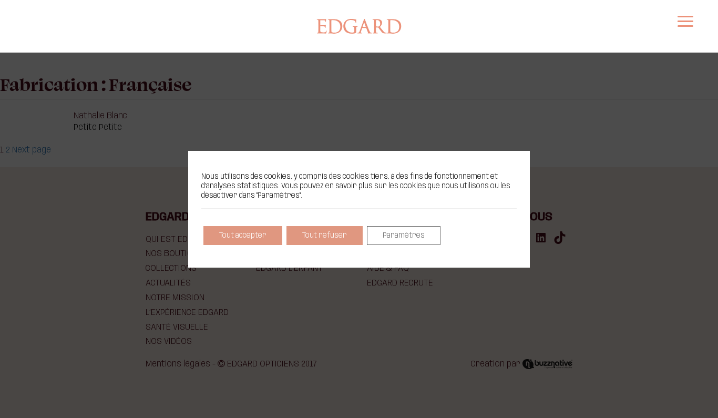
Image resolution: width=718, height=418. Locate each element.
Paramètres (404, 235)
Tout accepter (242, 235)
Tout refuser (324, 235)
